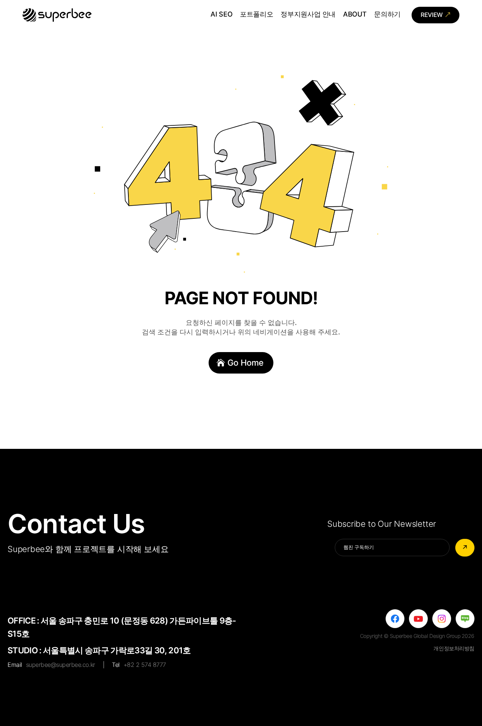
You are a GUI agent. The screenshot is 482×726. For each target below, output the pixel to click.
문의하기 (387, 15)
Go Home (245, 363)
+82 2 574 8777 (145, 664)
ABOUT (354, 15)
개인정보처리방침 (453, 648)
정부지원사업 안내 (308, 15)
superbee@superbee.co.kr (60, 664)
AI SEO (221, 15)
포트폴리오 (256, 15)
